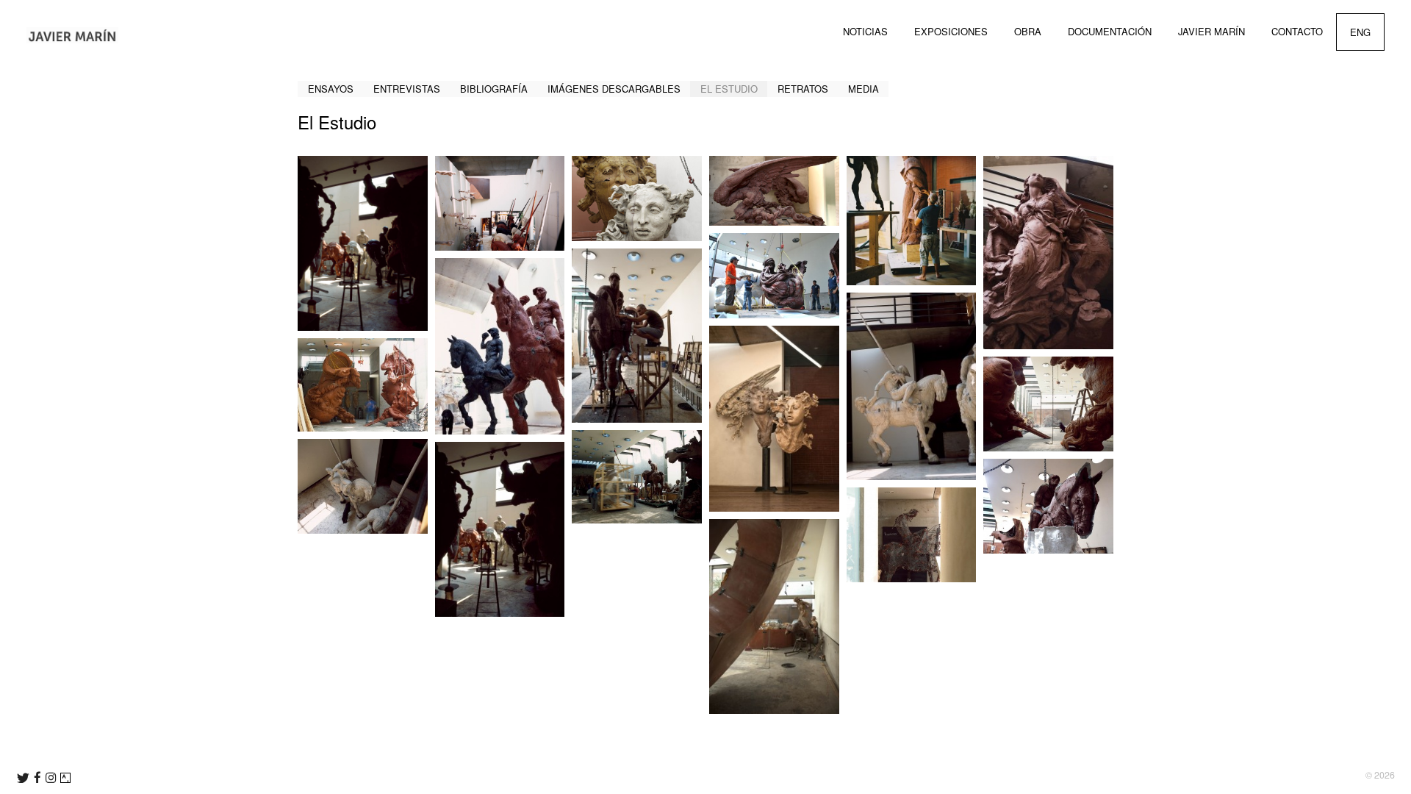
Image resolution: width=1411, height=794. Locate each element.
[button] (363, 243)
